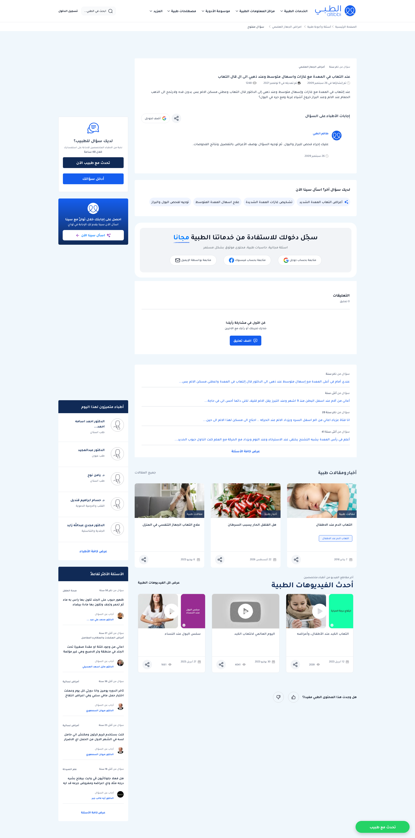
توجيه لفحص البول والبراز (170, 202)
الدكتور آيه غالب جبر (103, 798)
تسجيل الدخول (68, 11)
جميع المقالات (145, 472)
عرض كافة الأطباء (93, 551)
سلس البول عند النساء (183, 634)
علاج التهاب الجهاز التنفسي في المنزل (171, 524)
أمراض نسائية (71, 681)
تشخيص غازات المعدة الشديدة (269, 202)
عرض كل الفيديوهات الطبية (159, 583)
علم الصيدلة (70, 769)
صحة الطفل (70, 590)
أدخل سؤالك (93, 178)
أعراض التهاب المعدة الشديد (320, 202)
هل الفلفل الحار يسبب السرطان (252, 524)
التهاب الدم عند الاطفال (334, 524)
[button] (293, 11)
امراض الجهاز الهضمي (287, 27)
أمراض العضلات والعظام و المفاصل (102, 638)
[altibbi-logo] (335, 11)
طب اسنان (97, 432)
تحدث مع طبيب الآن (93, 162)
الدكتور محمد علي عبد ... (100, 619)
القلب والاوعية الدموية (90, 506)
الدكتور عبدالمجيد (91, 449)
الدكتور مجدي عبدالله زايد (86, 525)
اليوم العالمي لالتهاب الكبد (254, 634)
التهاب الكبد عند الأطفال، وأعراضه (323, 634)
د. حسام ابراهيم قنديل (87, 500)
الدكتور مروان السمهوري (100, 710)
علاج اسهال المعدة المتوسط (217, 202)
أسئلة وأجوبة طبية (319, 27)
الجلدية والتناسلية (93, 531)
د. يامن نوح (96, 475)
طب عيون (98, 456)
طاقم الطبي (321, 133)
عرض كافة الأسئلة (245, 451)
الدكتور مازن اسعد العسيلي (98, 666)
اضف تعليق (242, 340)
